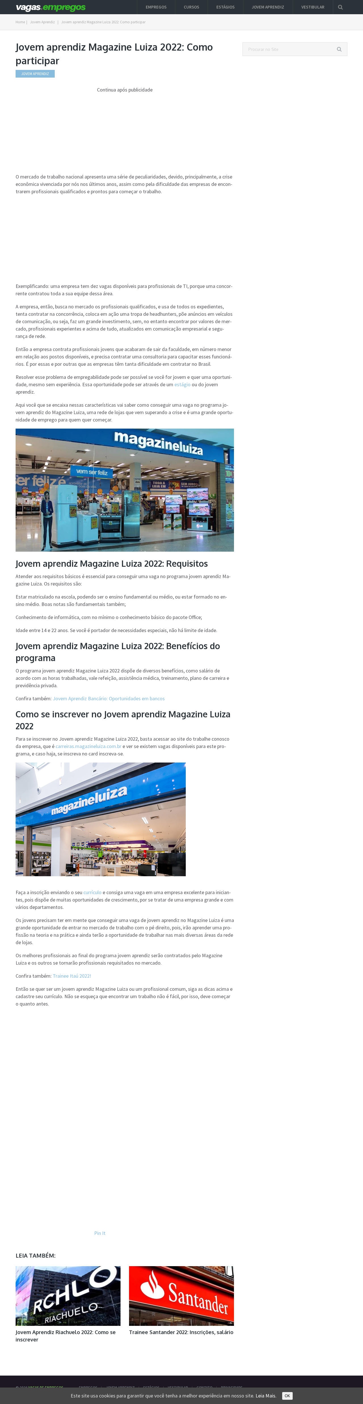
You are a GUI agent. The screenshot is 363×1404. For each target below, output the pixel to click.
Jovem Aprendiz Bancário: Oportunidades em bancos (109, 698)
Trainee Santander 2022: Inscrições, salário (181, 1332)
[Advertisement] (125, 133)
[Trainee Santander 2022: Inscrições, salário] (181, 1296)
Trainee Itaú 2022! (72, 976)
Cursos (191, 7)
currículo (92, 892)
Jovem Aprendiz (268, 7)
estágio (182, 384)
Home (20, 22)
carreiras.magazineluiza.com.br (88, 746)
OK (287, 1396)
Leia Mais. (266, 1395)
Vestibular (312, 7)
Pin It (99, 1233)
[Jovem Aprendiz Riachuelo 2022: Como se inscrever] (68, 1296)
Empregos (156, 7)
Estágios (225, 7)
